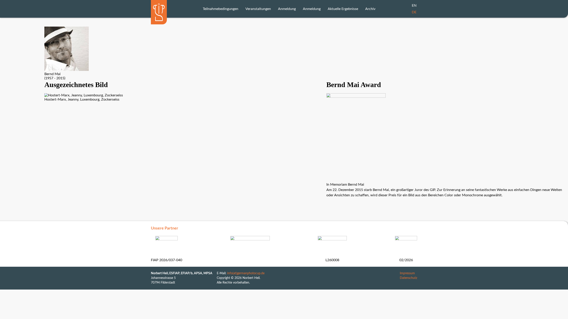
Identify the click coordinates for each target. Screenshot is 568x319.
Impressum (407, 273)
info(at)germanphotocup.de (245, 273)
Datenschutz (408, 278)
